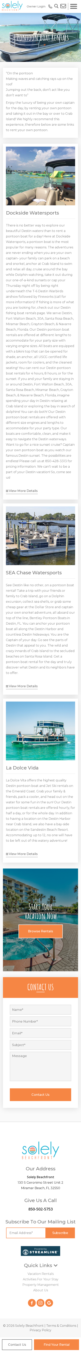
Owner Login (36, 6)
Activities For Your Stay (40, 1279)
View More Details (23, 491)
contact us (17, 1345)
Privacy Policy (40, 1330)
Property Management (40, 1285)
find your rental (57, 1345)
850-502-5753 (40, 1209)
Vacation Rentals (41, 1274)
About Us (40, 1290)
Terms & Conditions (61, 1326)
